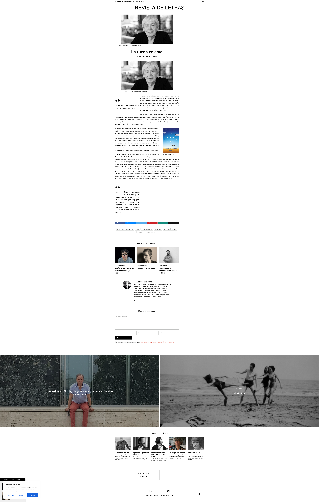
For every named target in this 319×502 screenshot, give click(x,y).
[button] (168, 491)
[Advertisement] (159, 497)
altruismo (120, 229)
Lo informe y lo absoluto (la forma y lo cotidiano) (168, 270)
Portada (154, 56)
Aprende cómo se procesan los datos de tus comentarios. (157, 342)
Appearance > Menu (124, 2)
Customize (11, 495)
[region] (21, 490)
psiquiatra (158, 229)
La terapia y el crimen (177, 453)
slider (174, 229)
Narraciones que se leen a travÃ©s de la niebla (158, 454)
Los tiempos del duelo (146, 268)
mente (138, 229)
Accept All (32, 495)
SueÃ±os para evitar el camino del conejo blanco (124, 270)
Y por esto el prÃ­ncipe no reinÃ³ (141, 454)
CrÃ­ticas (148, 56)
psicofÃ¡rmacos (147, 229)
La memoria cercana (122, 453)
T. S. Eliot (140, 232)
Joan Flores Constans (142, 282)
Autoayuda (129, 229)
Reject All (21, 495)
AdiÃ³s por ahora (194, 453)
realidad (167, 229)
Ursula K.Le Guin (151, 232)
